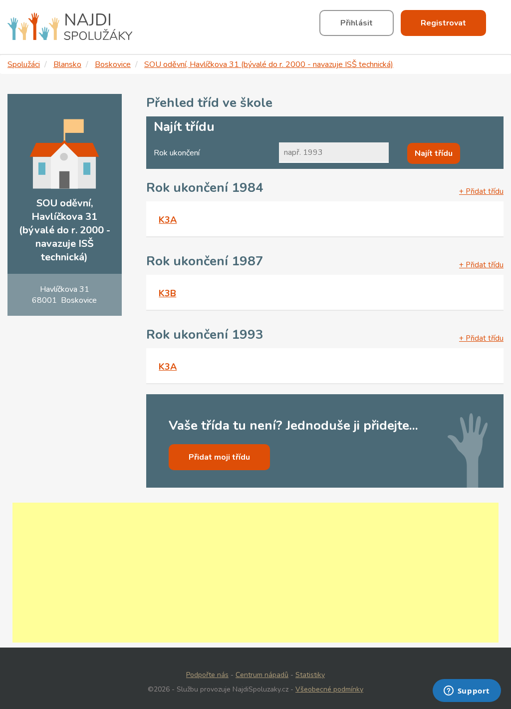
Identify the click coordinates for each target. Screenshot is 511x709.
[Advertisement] (255, 573)
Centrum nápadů (262, 675)
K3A (168, 220)
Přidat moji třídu (219, 457)
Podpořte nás (207, 675)
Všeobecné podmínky (329, 689)
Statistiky (310, 675)
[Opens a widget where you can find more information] (466, 691)
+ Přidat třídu (481, 191)
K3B (167, 293)
